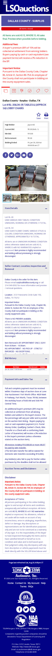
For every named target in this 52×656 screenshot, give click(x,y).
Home (11, 583)
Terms (23, 586)
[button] (47, 165)
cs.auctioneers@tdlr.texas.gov (28, 649)
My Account (33, 583)
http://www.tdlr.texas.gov (30, 646)
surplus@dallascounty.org (27, 282)
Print (46, 118)
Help (43, 583)
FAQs (30, 586)
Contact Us (20, 583)
